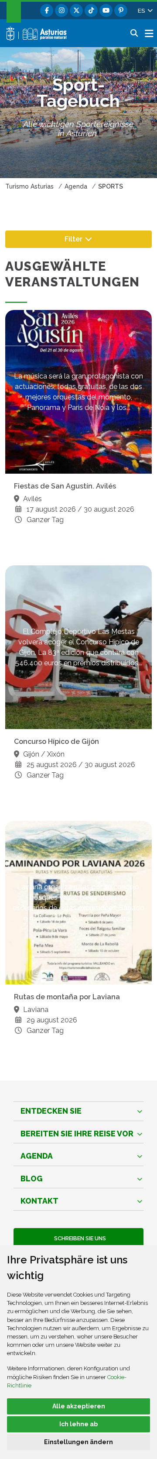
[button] (145, 10)
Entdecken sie (51, 1110)
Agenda (36, 1155)
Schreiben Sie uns (78, 1238)
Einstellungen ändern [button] (78, 1441)
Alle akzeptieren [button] (78, 1406)
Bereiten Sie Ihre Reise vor (76, 1133)
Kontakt (39, 1200)
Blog (31, 1178)
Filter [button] (87, 238)
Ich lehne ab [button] (78, 1424)
